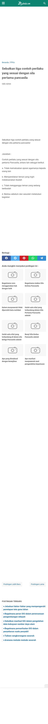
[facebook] (6, 258)
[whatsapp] (32, 258)
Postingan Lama (37, 584)
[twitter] (15, 258)
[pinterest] (24, 258)
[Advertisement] (24, 34)
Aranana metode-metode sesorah (20, 640)
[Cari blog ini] (44, 3)
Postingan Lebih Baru (12, 584)
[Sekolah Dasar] (24, 3)
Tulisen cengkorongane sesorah (19, 636)
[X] (46, 686)
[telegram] (41, 258)
